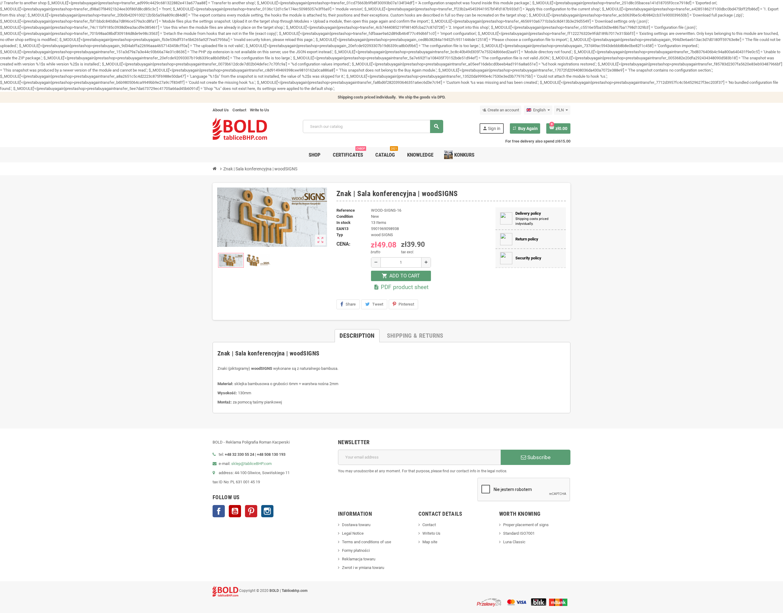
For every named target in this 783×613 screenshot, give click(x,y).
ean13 (342, 228)
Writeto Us (431, 533)
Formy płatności (356, 550)
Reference (345, 210)
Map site (429, 542)
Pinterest (406, 304)
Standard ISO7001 (519, 533)
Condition (344, 216)
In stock (343, 222)
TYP (339, 234)
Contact (239, 110)
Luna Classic (514, 542)
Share (351, 304)
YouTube (235, 511)
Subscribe (538, 457)
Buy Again (525, 128)
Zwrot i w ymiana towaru (363, 567)
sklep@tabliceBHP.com (251, 463)
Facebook (219, 511)
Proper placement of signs (526, 524)
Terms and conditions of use (366, 542)
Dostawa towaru (356, 524)
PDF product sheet (401, 287)
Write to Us (259, 110)
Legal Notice (353, 533)
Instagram (267, 511)
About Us (221, 110)
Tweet (377, 304)
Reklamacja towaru (358, 559)
